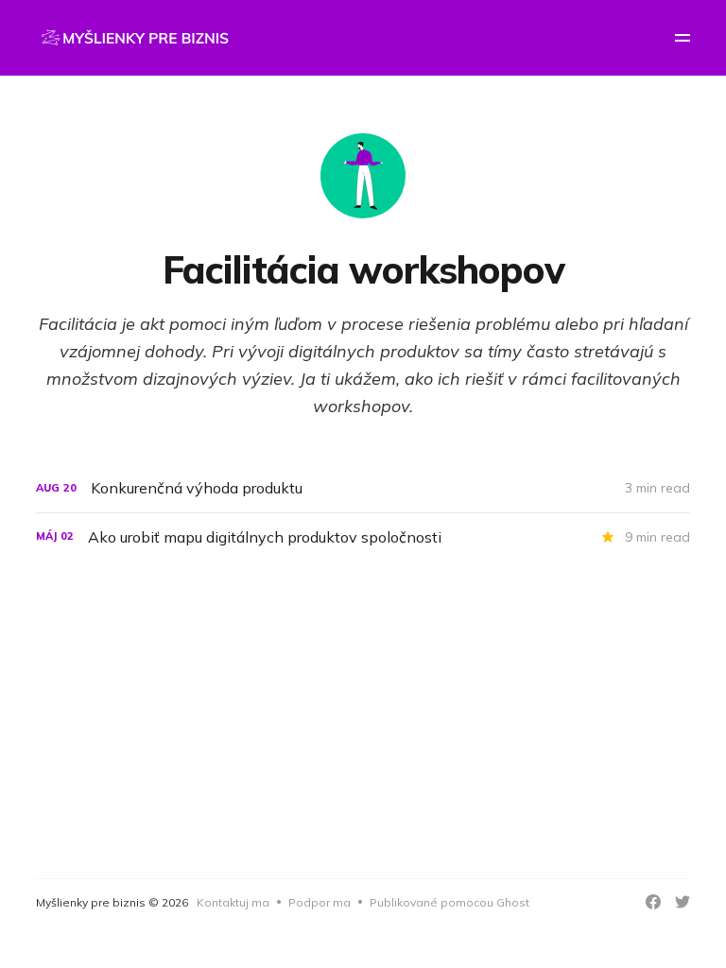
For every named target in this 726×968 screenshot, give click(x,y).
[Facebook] (653, 901)
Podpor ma (319, 902)
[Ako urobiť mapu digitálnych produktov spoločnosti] (362, 537)
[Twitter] (682, 901)
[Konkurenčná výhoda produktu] (362, 488)
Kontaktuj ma (233, 902)
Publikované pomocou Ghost (449, 902)
